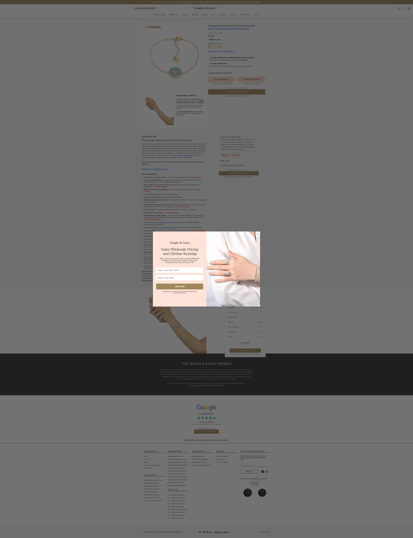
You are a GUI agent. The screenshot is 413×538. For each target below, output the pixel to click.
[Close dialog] (257, 234)
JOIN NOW (180, 286)
